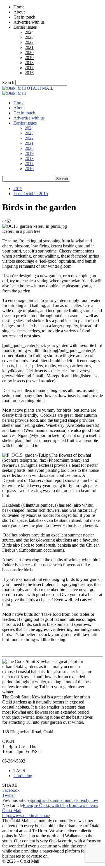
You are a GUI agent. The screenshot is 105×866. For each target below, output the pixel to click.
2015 (17, 188)
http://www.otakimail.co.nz (26, 815)
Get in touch (24, 17)
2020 (29, 52)
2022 (29, 42)
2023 (29, 37)
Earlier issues (25, 27)
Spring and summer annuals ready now (63, 800)
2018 (29, 62)
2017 (29, 67)
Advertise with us (29, 22)
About (19, 12)
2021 (29, 47)
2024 (29, 32)
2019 (29, 57)
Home (18, 6)
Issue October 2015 (30, 193)
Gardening (22, 775)
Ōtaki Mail (11, 810)
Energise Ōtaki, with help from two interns (60, 805)
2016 (29, 72)
